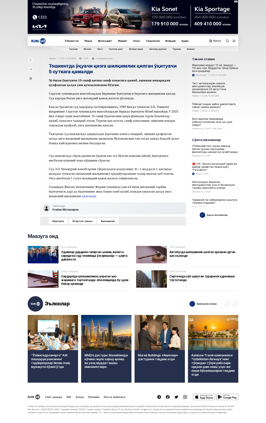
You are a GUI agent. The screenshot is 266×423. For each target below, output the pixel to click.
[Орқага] (31, 60)
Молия (87, 49)
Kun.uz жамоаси (114, 397)
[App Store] (204, 397)
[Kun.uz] (38, 41)
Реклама (93, 397)
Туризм (177, 49)
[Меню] (234, 41)
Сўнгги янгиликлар (206, 140)
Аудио (185, 40)
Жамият (122, 40)
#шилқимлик (108, 221)
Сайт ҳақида (53, 397)
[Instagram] (185, 397)
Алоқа (80, 397)
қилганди (89, 196)
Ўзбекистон (72, 40)
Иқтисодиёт (105, 40)
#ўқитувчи (58, 221)
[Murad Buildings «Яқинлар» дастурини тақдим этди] (160, 349)
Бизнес (191, 49)
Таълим (73, 49)
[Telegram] (31, 69)
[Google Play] (227, 397)
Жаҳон (88, 40)
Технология (152, 40)
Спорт (136, 40)
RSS (68, 397)
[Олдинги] (227, 304)
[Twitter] (176, 397)
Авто (100, 49)
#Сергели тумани (82, 221)
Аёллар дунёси (157, 49)
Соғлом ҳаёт (116, 49)
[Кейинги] (235, 304)
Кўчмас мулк (136, 49)
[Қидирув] (227, 41)
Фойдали (170, 40)
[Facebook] (31, 78)
